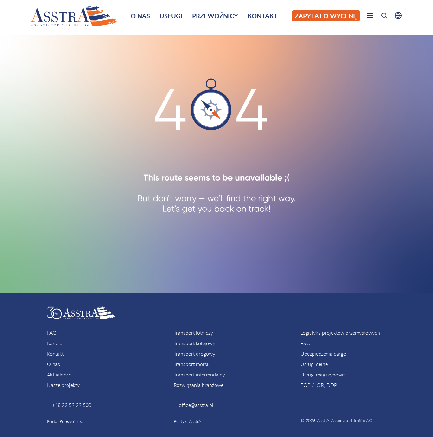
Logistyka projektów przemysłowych (340, 333)
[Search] (384, 17)
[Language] (396, 16)
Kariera (55, 343)
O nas (53, 364)
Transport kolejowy (194, 343)
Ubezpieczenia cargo (323, 353)
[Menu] (370, 16)
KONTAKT (263, 16)
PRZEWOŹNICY (215, 16)
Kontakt (55, 353)
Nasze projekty (63, 385)
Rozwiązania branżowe (198, 385)
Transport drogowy (194, 353)
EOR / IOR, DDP (319, 385)
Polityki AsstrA (187, 421)
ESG (305, 343)
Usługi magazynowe (323, 374)
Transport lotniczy (193, 333)
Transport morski (192, 364)
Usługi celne (314, 364)
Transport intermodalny (199, 374)
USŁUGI (171, 16)
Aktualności (60, 374)
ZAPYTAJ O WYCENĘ (326, 16)
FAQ (52, 333)
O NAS (140, 16)
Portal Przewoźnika (65, 421)
